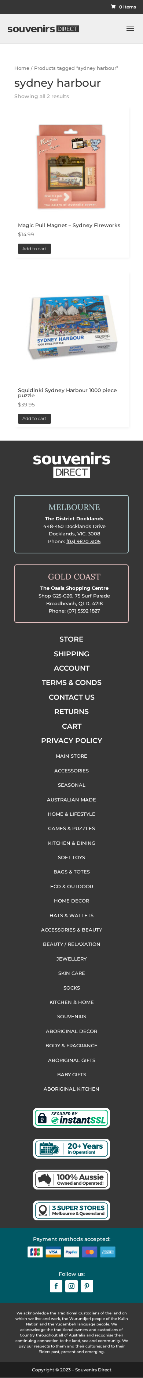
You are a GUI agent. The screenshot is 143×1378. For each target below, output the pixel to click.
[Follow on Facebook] (56, 1286)
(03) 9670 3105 (83, 541)
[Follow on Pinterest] (87, 1286)
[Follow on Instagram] (71, 1286)
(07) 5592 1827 (83, 611)
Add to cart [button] (34, 248)
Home (21, 68)
